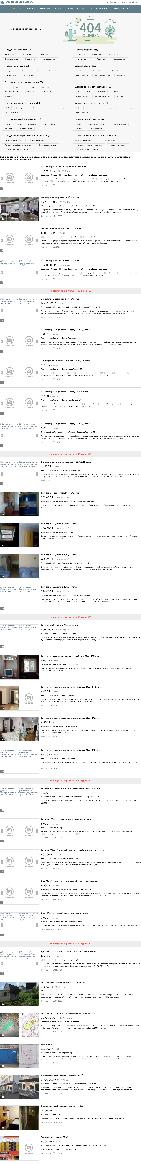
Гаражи (7, 124)
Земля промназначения (41, 108)
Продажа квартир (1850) (18, 50)
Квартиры (17, 9)
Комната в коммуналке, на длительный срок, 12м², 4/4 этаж (70, 656)
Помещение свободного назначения (18, 145)
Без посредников (48, 59)
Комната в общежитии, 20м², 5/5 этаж (59, 524)
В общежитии (10, 71)
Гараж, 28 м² (47, 1044)
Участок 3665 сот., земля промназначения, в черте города (69, 1014)
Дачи (18, 87)
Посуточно (101, 59)
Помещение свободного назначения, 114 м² (62, 1106)
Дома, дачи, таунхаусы (50, 9)
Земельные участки (75, 9)
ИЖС (7, 108)
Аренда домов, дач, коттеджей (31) (93, 87)
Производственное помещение (16, 149)
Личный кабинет (131, 2)
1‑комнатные (9, 54)
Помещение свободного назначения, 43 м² (62, 1075)
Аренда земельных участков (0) (91, 103)
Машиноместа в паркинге (26, 124)
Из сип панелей (46, 91)
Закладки (114, 2)
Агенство (60, 108)
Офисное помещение (13, 140)
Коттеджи (30, 87)
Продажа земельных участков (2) (22, 103)
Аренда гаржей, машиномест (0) (92, 119)
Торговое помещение (36, 140)
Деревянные (29, 91)
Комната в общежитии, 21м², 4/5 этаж (59, 625)
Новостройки (30, 59)
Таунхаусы (45, 87)
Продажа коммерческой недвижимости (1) (28, 136)
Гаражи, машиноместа (99, 9)
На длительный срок (82, 59)
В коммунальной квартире (31, 71)
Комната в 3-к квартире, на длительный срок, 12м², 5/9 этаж (70, 788)
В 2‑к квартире (54, 71)
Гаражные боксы (49, 124)
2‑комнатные (26, 54)
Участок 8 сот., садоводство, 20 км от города (63, 983)
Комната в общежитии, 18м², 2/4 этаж (59, 555)
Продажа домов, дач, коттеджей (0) (24, 82)
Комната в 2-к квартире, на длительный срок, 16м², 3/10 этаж (71, 687)
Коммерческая (121, 9)
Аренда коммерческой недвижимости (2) (97, 136)
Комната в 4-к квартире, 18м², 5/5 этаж (60, 493)
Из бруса (8, 96)
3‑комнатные (43, 54)
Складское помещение (47, 145)
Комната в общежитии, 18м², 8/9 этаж (59, 587)
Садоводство (21, 108)
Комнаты (31, 9)
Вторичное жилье (11, 59)
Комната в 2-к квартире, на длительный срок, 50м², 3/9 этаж (70, 750)
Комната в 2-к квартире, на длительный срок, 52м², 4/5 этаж (70, 718)
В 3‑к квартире (10, 75)
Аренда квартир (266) (86, 50)
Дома (7, 87)
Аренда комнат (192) (86, 66)
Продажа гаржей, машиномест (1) (23, 119)
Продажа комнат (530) (17, 66)
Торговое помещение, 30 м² (54, 1137)
